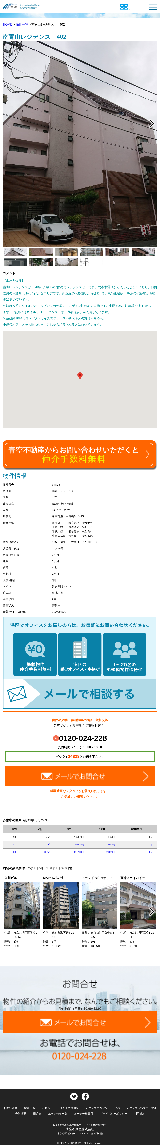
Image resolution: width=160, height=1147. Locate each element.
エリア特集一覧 (57, 1113)
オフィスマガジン (97, 1108)
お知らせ (47, 1108)
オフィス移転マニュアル (142, 1108)
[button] (80, 376)
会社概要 (20, 1113)
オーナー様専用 (83, 1113)
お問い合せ (10, 1108)
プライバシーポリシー (113, 1113)
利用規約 (139, 1113)
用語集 (37, 1113)
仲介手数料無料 (69, 1108)
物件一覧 (22, 24)
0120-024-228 (83, 738)
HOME (8, 24)
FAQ (117, 1108)
